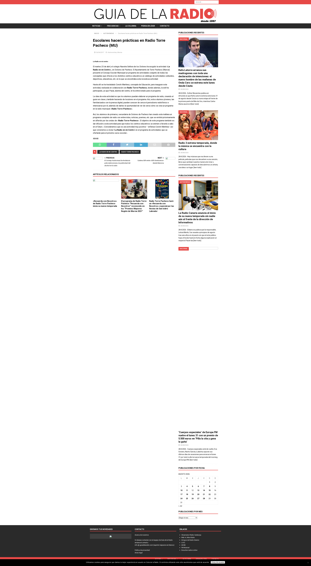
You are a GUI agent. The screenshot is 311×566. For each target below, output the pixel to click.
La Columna (130, 26)
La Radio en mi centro (108, 152)
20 (198, 494)
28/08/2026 (184, 89)
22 (210, 494)
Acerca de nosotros (142, 535)
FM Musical (185, 547)
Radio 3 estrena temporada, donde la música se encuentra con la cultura (197, 146)
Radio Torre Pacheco (130, 152)
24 (181, 498)
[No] (308, 562)
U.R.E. (183, 543)
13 (198, 490)
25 (187, 498)
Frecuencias (113, 26)
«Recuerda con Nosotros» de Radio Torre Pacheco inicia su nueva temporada (105, 203)
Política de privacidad (142, 550)
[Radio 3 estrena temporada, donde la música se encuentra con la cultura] (198, 125)
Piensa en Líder (148, 26)
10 (181, 490)
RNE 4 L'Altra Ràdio (188, 537)
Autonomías (112, 52)
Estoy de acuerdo (218, 562)
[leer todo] (195, 104)
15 (210, 490)
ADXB (183, 545)
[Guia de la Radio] (155, 22)
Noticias (96, 26)
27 (198, 498)
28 (204, 498)
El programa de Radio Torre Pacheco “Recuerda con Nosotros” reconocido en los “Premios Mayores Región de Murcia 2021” (134, 206)
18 (187, 494)
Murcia (119, 52)
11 (187, 490)
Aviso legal (139, 553)
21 (204, 494)
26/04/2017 (100, 52)
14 (204, 490)
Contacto (164, 26)
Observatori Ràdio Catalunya (191, 535)
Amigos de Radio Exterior (190, 540)
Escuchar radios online (189, 550)
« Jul (180, 506)
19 (193, 494)
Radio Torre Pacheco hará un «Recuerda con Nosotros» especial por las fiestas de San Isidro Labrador (161, 206)
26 (193, 498)
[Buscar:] (206, 2)
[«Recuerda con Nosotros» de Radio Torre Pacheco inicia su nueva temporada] (106, 189)
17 (181, 494)
